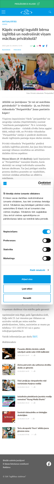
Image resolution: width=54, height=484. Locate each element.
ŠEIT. (35, 336)
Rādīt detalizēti (37, 270)
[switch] (46, 240)
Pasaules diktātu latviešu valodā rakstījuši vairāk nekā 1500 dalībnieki (33, 350)
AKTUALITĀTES (9, 22)
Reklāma (6, 467)
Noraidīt (27, 298)
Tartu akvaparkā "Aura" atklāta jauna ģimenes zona (33, 429)
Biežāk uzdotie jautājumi (14, 461)
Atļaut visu (27, 279)
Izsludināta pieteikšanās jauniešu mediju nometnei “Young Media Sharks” (34, 398)
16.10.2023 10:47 (23, 355)
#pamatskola (6, 50)
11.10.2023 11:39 (23, 419)
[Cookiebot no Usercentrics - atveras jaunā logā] (38, 183)
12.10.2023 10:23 (23, 387)
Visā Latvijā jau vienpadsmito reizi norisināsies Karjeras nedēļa (31, 382)
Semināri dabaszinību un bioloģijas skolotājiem (32, 413)
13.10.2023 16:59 (23, 371)
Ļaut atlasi (27, 288)
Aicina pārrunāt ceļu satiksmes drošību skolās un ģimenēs (34, 366)
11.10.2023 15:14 (23, 403)
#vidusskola (17, 50)
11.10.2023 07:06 (23, 434)
